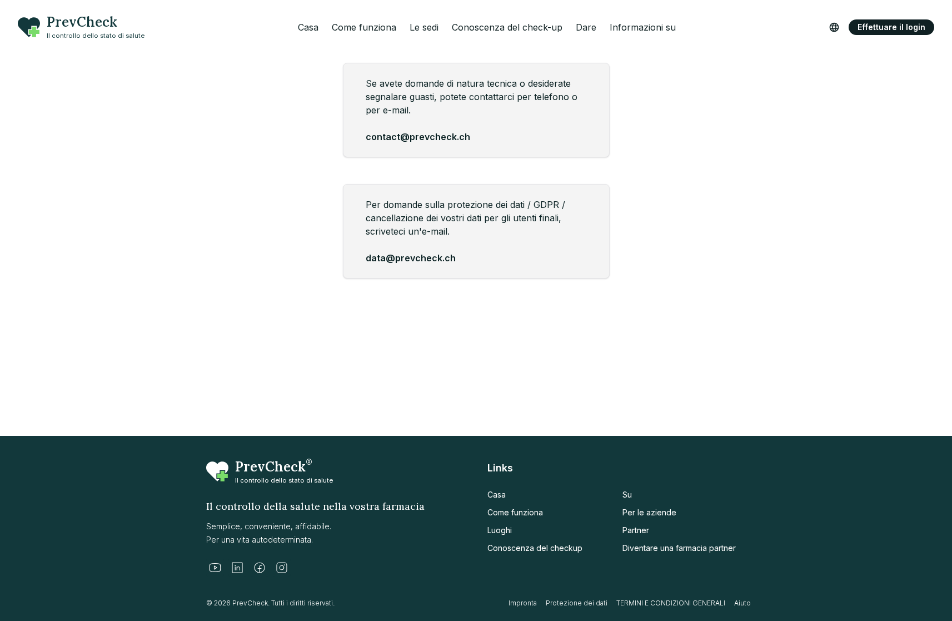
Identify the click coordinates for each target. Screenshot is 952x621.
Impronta (523, 603)
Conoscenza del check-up (507, 27)
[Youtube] (215, 568)
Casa (308, 27)
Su (627, 494)
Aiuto (742, 603)
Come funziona (364, 27)
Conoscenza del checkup (534, 548)
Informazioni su (643, 27)
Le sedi (424, 27)
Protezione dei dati (576, 603)
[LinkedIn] (237, 568)
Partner (635, 530)
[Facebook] (259, 568)
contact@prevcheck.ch (418, 136)
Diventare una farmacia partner (679, 548)
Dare (586, 27)
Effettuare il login (891, 27)
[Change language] (834, 27)
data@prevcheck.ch (411, 258)
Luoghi (499, 530)
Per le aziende (649, 512)
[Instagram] (282, 568)
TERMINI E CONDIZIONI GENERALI (670, 603)
